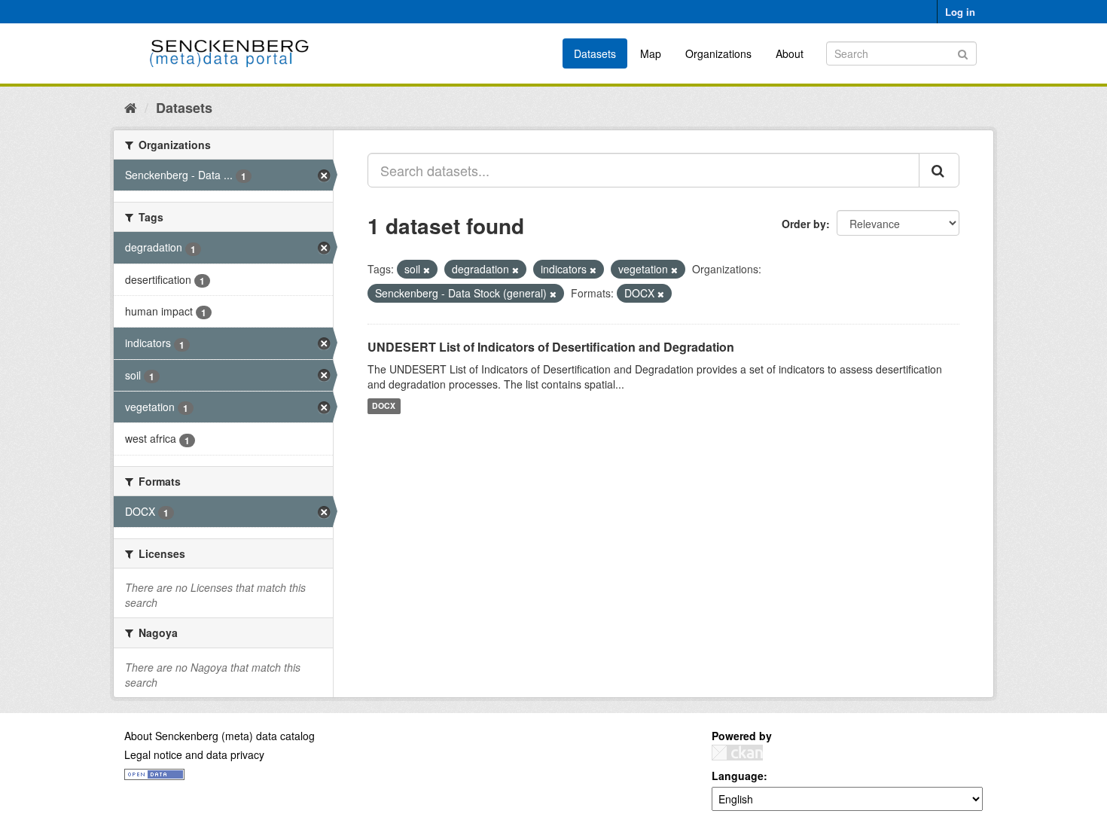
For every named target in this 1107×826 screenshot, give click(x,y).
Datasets (595, 53)
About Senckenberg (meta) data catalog (219, 735)
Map (650, 53)
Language (738, 775)
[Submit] (962, 52)
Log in (960, 12)
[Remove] (426, 270)
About (790, 53)
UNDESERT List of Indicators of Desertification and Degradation (550, 346)
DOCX (383, 406)
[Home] (130, 107)
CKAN (737, 752)
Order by (804, 223)
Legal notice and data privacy (194, 754)
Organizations (718, 53)
